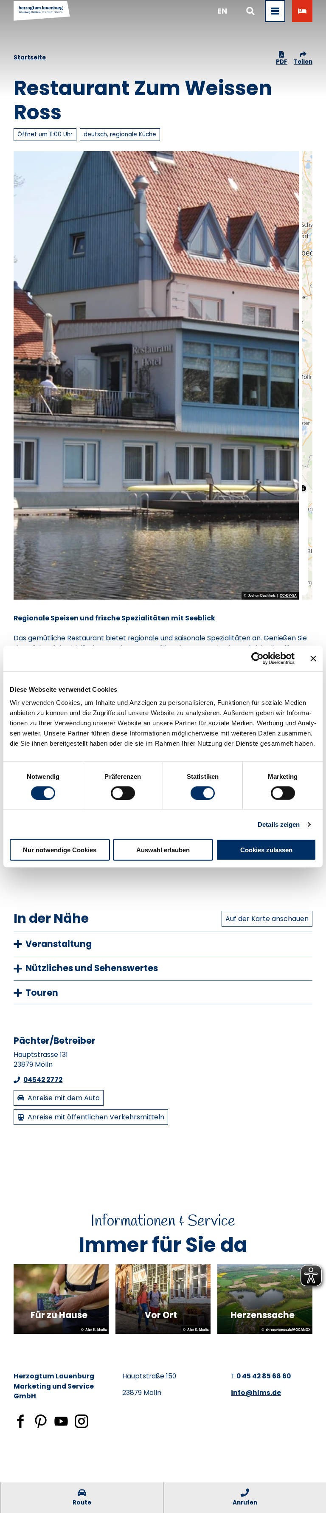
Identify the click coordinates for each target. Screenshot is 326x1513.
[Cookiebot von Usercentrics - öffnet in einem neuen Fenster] (257, 658)
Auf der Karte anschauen (267, 919)
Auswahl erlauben (163, 850)
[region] (307, 375)
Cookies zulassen (266, 850)
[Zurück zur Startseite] (42, 11)
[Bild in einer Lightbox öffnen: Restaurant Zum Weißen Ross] (156, 375)
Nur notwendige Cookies (59, 850)
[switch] (123, 793)
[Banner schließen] (313, 658)
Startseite (30, 58)
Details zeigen (279, 824)
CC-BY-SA (288, 595)
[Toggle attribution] (303, 488)
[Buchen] (302, 11)
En (222, 11)
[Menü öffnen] (275, 11)
